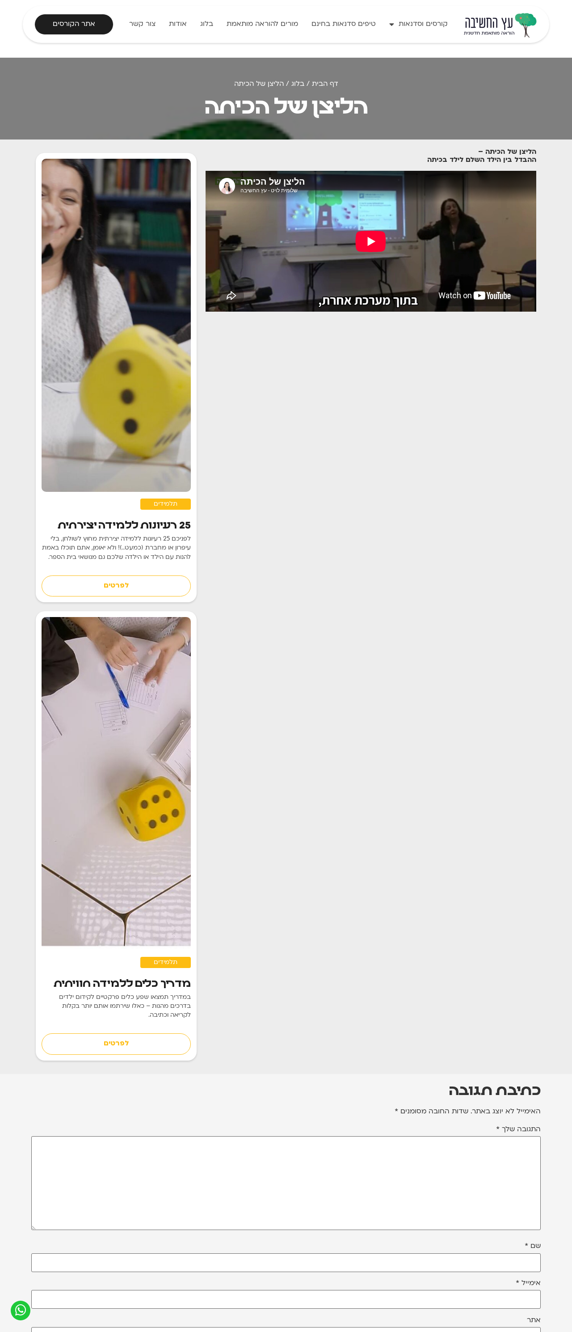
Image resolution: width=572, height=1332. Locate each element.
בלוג (206, 24)
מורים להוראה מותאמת (262, 24)
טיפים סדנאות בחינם (343, 24)
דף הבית (325, 84)
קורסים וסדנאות (423, 24)
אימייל (528, 1283)
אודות (178, 24)
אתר (534, 1320)
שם (533, 1246)
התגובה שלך (518, 1129)
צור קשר (142, 24)
